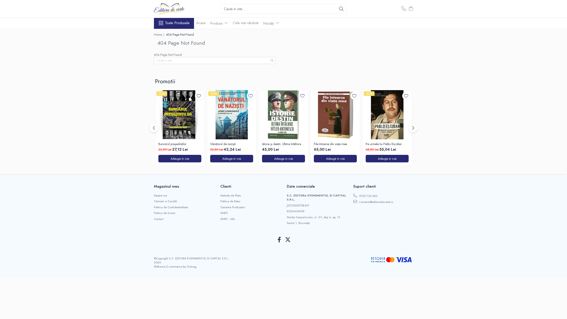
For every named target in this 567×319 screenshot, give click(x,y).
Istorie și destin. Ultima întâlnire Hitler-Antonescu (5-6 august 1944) (281, 144)
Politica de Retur (230, 201)
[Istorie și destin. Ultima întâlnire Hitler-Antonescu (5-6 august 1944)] (283, 114)
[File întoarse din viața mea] (335, 114)
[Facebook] (279, 240)
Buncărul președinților (172, 144)
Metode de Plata (230, 196)
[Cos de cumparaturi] (410, 9)
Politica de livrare (164, 213)
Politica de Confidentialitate (171, 207)
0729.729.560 (367, 196)
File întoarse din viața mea (330, 144)
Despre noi (160, 196)
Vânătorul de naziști (223, 144)
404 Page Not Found (180, 34)
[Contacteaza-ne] (404, 9)
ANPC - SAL (227, 219)
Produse (217, 23)
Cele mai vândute (246, 22)
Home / (159, 34)
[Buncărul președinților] (179, 114)
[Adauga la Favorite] (199, 96)
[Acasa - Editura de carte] (176, 8)
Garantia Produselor (232, 207)
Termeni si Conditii (165, 201)
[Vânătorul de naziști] (231, 114)
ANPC (224, 213)
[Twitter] (288, 240)
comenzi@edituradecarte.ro (375, 202)
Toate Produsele (177, 23)
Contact (158, 219)
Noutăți (269, 23)
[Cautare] (341, 9)
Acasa (201, 22)
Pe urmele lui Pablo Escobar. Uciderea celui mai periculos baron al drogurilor (384, 144)
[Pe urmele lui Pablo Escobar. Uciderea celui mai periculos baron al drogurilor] (387, 114)
